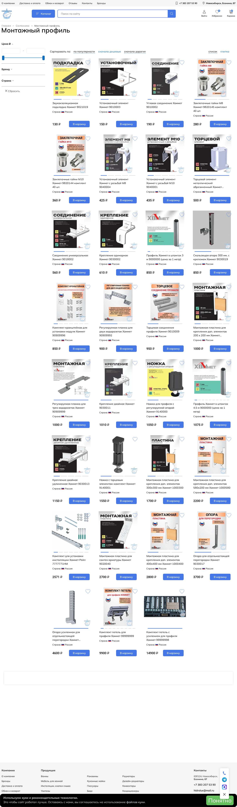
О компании (8, 3)
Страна (6, 80)
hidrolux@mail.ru (204, 790)
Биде (90, 790)
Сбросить (14, 91)
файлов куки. (135, 802)
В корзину (79, 124)
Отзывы (73, 3)
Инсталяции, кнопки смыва (55, 785)
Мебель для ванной (52, 781)
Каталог (46, 13)
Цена (6, 43)
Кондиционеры (130, 790)
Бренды (101, 3)
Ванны (44, 776)
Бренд (6, 69)
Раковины (92, 776)
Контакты (87, 3)
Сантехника (23, 25)
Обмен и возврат (54, 3)
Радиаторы (128, 776)
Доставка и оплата (30, 3)
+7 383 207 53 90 (205, 784)
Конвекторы (129, 785)
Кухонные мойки (96, 781)
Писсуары (92, 785)
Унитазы (45, 790)
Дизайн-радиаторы (133, 781)
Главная (6, 25)
